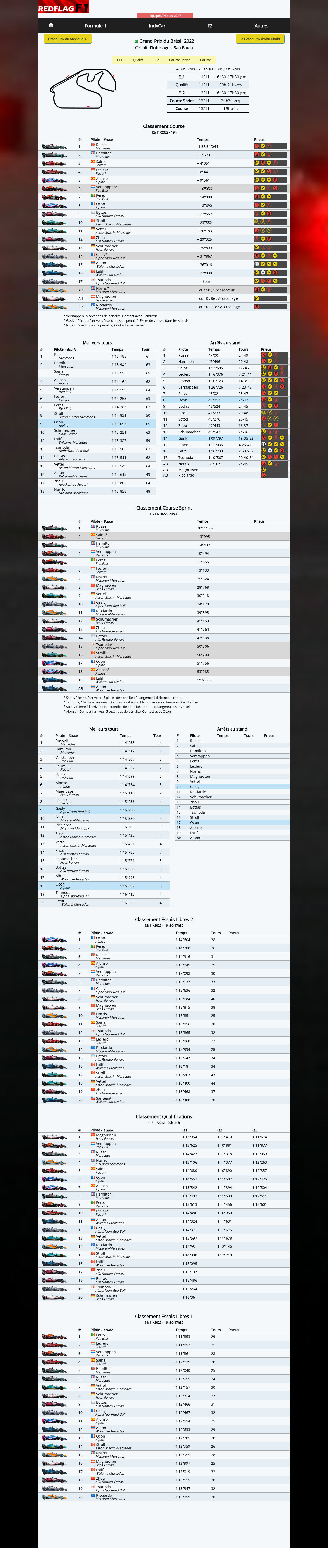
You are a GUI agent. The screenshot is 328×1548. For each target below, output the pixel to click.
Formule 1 (96, 26)
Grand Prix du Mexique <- (67, 39)
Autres (262, 26)
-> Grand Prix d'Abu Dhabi (260, 39)
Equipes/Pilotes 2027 (165, 15)
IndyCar (157, 26)
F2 (210, 26)
